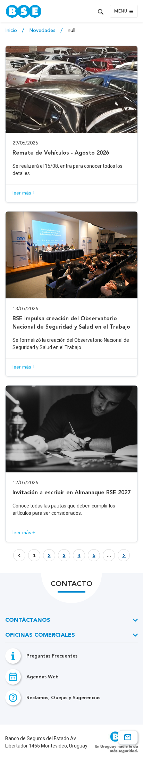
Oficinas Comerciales (40, 635)
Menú (120, 11)
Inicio (11, 30)
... (109, 555)
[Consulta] (128, 737)
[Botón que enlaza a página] (124, 555)
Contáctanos (27, 620)
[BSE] (37, 11)
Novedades (43, 30)
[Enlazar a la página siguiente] (124, 555)
